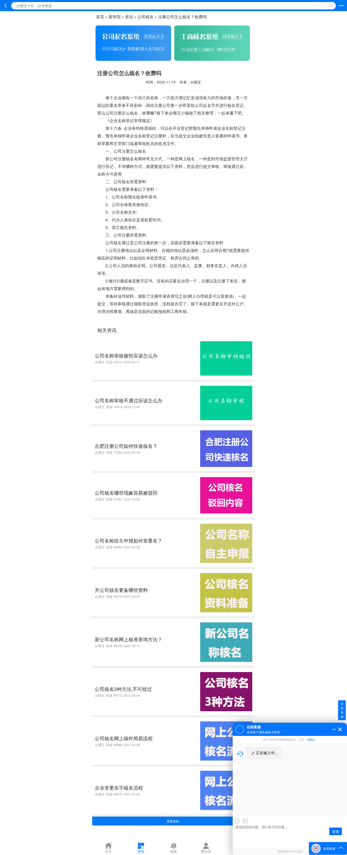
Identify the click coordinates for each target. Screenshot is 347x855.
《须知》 (311, 739)
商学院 (114, 17)
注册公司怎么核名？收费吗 (182, 17)
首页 (100, 17)
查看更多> (174, 821)
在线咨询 (342, 710)
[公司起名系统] (133, 59)
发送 (335, 831)
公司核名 (145, 17)
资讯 (129, 17)
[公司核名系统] (212, 59)
